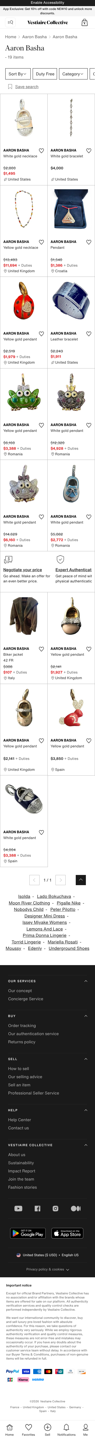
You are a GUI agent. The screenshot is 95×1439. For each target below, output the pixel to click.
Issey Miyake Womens (45, 922)
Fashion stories (22, 1187)
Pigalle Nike (69, 903)
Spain (43, 1411)
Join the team (21, 1179)
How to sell (18, 1068)
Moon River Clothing (29, 903)
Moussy (13, 948)
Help (13, 1110)
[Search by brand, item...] (10, 22)
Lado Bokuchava (54, 896)
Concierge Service (25, 999)
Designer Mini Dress (45, 916)
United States (57, 1407)
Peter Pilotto (62, 909)
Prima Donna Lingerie (44, 935)
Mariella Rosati (63, 942)
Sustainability (21, 1163)
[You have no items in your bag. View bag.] (84, 22)
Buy (12, 1016)
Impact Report (21, 1171)
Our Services (22, 981)
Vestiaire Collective (30, 1145)
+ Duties (25, 265)
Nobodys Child (29, 909)
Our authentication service (33, 1034)
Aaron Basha (34, 37)
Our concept (20, 991)
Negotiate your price (22, 570)
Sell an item (19, 1085)
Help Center (19, 1120)
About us (16, 1155)
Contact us (18, 1128)
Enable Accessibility (47, 2)
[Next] (60, 880)
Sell (12, 1059)
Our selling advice (25, 1077)
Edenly (35, 948)
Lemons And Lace (44, 929)
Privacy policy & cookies (45, 1269)
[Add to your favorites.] (42, 151)
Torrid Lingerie (26, 942)
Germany (75, 1407)
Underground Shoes (69, 948)
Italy (53, 1411)
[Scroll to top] (81, 880)
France (15, 1407)
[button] (84, 22)
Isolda (24, 896)
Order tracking (22, 1025)
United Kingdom (33, 1407)
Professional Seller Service (33, 1093)
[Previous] (34, 880)
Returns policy (21, 1042)
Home (10, 37)
